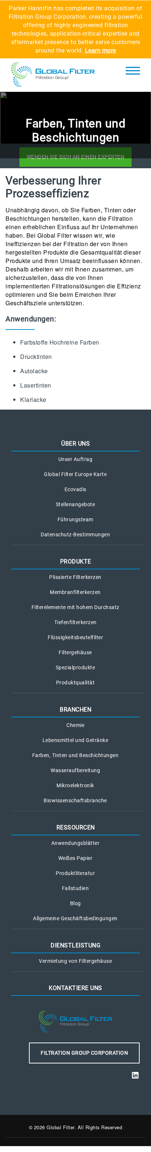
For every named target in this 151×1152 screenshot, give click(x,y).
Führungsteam (75, 519)
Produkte (75, 561)
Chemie (75, 725)
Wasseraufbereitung (75, 770)
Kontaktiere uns (75, 987)
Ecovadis (75, 489)
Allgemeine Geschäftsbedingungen (75, 918)
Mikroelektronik (75, 785)
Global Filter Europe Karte (75, 474)
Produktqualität (75, 682)
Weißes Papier (75, 858)
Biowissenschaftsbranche (75, 800)
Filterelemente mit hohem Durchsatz (75, 607)
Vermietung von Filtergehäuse (75, 961)
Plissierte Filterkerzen (75, 577)
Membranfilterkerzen (75, 592)
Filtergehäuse (75, 652)
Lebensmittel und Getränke (75, 740)
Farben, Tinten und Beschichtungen (75, 755)
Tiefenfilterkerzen (75, 622)
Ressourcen (75, 827)
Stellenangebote (75, 504)
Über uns (75, 443)
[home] (53, 75)
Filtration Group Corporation (84, 1053)
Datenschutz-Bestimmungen (75, 534)
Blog (75, 903)
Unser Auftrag (75, 459)
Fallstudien (75, 888)
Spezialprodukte (75, 667)
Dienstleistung (75, 945)
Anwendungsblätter (75, 843)
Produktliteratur (75, 873)
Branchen (75, 709)
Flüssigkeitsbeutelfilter (75, 637)
